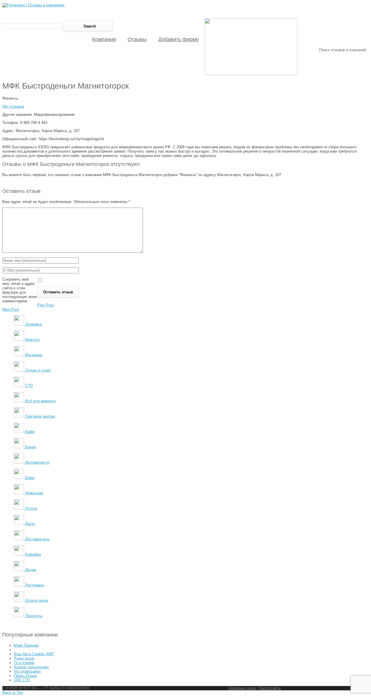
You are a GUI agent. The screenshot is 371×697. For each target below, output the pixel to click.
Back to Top (12, 692)
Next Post (10, 309)
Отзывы (137, 39)
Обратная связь (242, 688)
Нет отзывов (13, 106)
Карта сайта (270, 688)
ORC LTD (22, 680)
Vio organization (27, 671)
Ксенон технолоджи (31, 667)
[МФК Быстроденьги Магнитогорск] (251, 74)
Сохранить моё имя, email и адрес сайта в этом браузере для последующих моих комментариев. (19, 290)
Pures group (24, 658)
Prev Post (45, 305)
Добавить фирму (178, 39)
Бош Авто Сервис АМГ (34, 654)
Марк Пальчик (26, 645)
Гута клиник (24, 663)
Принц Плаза (25, 676)
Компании (104, 39)
